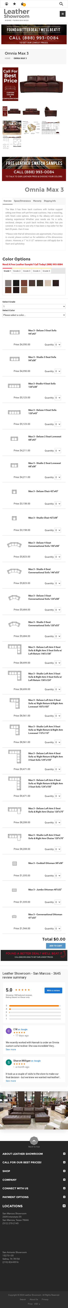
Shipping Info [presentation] (50, 201)
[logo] (23, 15)
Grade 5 (46, 271)
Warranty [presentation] (37, 201)
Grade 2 (16, 271)
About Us (34, 1299)
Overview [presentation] (8, 201)
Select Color (8, 310)
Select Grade (8, 302)
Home (7, 58)
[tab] (8, 201)
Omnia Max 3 (17, 53)
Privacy (45, 1299)
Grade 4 (36, 271)
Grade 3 (26, 271)
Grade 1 (7, 271)
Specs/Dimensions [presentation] (22, 201)
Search (23, 1299)
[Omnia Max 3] (34, 84)
